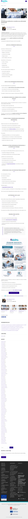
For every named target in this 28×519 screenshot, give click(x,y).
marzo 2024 (3, 380)
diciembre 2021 (4, 409)
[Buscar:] (5, 447)
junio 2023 (3, 390)
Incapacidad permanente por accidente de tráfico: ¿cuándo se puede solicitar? (13, 327)
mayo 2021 (3, 416)
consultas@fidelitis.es (22, 492)
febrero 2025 (3, 366)
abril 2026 (3, 347)
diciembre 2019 (4, 429)
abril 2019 (3, 436)
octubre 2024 (3, 372)
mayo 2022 (3, 405)
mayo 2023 (3, 391)
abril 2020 (3, 426)
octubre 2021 (3, 412)
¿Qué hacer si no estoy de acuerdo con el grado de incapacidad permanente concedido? (14, 467)
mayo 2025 (3, 362)
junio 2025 (3, 361)
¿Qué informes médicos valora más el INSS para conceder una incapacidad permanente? (14, 494)
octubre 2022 (3, 401)
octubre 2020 (3, 419)
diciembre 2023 (4, 384)
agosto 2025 (3, 358)
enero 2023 (3, 397)
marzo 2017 (3, 441)
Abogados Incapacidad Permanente (3, 469)
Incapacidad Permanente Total (7, 187)
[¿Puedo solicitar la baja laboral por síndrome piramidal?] (5, 307)
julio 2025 (3, 359)
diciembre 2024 (4, 369)
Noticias (5, 5)
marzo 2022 (3, 408)
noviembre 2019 (4, 430)
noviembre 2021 (4, 411)
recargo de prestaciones (11, 163)
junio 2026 (3, 344)
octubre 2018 (3, 437)
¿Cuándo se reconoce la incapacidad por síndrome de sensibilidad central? (22, 311)
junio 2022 (3, 404)
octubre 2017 (3, 440)
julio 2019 (3, 433)
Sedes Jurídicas (20, 473)
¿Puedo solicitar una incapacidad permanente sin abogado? (10, 330)
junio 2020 (3, 423)
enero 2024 (3, 383)
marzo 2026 (3, 348)
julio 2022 (3, 402)
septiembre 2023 (4, 387)
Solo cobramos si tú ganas (17, 290)
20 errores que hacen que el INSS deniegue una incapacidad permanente (12, 326)
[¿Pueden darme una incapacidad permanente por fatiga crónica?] (14, 307)
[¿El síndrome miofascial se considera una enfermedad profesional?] (14, 13)
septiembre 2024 (4, 373)
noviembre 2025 (4, 354)
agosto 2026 (3, 341)
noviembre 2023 (4, 386)
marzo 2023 (3, 394)
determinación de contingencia (11, 219)
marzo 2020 (3, 427)
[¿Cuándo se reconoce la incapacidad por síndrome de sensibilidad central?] (23, 307)
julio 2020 (3, 422)
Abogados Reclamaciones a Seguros (4, 488)
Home (2, 5)
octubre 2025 (3, 355)
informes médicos (12, 129)
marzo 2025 (3, 365)
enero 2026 (3, 351)
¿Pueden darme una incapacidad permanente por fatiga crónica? (13, 311)
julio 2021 (3, 415)
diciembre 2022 (4, 398)
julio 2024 (3, 376)
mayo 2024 (3, 379)
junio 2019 (3, 434)
